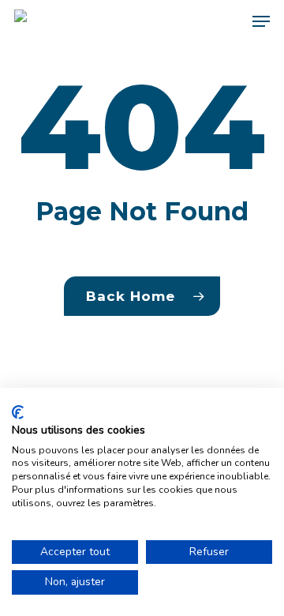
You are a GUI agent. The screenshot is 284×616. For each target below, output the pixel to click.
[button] (261, 21)
